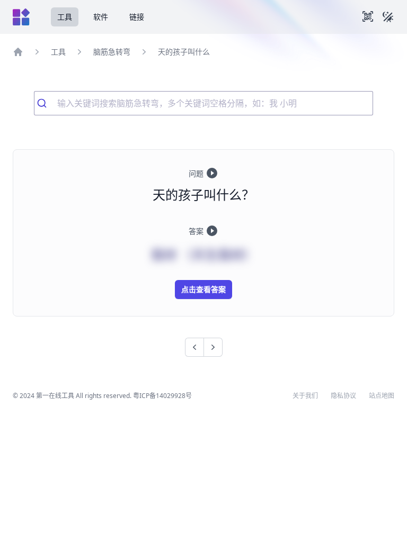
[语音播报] (212, 173)
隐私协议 (343, 396)
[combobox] (203, 103)
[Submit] (45, 103)
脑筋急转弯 (111, 52)
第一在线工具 (55, 395)
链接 (136, 17)
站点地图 (381, 396)
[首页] (18, 52)
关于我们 (305, 396)
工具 (64, 17)
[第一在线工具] (21, 16)
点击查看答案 (203, 289)
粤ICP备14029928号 (162, 395)
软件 (100, 17)
